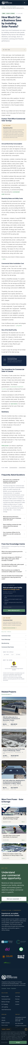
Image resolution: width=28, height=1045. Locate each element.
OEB (4, 259)
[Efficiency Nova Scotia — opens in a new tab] (7, 962)
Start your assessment (13, 899)
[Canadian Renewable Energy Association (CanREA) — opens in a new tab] (21, 942)
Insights (3, 6)
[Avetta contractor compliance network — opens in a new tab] (21, 949)
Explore (4, 364)
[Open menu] (24, 2)
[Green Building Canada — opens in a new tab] (21, 957)
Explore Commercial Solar (10, 627)
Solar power (5, 445)
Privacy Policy (4, 1042)
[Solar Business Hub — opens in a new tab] (7, 957)
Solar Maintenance (6, 1009)
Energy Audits (5, 996)
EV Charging (5, 1004)
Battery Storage (6, 1001)
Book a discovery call (14, 610)
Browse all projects (7, 694)
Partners (17, 999)
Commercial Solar (6, 999)
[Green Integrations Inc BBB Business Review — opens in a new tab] (7, 942)
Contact (17, 1004)
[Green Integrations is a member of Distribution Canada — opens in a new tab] (7, 949)
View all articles (6, 804)
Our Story (17, 996)
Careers (17, 1001)
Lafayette (18, 325)
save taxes (14, 404)
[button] (26, 1029)
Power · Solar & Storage (11, 6)
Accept (18, 1042)
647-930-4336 (19, 1023)
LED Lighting (5, 1007)
